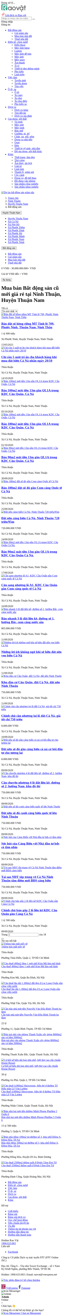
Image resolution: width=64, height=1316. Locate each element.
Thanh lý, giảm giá (24, 172)
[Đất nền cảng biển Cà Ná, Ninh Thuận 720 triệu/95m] (30, 512)
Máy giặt (19, 124)
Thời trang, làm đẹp (24, 157)
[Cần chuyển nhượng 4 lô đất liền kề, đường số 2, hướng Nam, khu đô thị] (32, 776)
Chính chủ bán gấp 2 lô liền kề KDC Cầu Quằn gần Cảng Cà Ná (29, 912)
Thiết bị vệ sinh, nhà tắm (27, 148)
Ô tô (16, 92)
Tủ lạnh (18, 121)
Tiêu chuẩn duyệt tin (18, 1223)
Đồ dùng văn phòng (24, 181)
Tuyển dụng (20, 83)
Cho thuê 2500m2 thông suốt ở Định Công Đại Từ (27, 1165)
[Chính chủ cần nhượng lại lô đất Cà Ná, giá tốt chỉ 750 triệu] (32, 709)
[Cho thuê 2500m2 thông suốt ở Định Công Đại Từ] (29, 1162)
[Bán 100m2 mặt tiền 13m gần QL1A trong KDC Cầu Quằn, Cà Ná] (32, 384)
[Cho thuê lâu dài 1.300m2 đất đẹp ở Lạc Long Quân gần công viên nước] (32, 986)
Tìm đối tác (20, 113)
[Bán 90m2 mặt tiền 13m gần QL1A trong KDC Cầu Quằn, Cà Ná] (32, 451)
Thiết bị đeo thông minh (26, 68)
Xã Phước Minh (16, 236)
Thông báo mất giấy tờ (13, 946)
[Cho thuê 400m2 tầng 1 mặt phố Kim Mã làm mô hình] (30, 963)
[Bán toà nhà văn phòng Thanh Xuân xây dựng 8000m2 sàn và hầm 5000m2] (32, 1037)
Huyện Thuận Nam (18, 204)
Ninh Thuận (14, 201)
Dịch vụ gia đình (23, 115)
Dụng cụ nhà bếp (23, 139)
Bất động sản (9, 248)
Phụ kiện (19, 71)
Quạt (17, 142)
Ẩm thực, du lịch (23, 163)
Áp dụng (7, 280)
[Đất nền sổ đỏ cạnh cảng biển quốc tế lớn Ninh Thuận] (30, 806)
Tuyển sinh (20, 80)
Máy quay (19, 59)
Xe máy (18, 95)
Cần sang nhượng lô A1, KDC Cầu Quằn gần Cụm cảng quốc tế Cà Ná (29, 586)
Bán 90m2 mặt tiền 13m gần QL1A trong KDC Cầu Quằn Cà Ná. (29, 553)
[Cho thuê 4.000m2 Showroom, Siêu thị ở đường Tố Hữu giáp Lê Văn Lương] (32, 1088)
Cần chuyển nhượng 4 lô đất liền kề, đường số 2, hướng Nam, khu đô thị (30, 784)
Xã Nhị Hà (13, 224)
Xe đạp (18, 98)
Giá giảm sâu (21, 33)
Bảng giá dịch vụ (17, 1217)
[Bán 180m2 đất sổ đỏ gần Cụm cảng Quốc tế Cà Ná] (29, 481)
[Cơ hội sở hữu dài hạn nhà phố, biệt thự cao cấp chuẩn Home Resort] (32, 1063)
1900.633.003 (8, 1243)
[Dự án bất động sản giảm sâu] (17, 192)
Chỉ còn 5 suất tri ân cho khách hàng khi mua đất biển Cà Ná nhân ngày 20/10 (29, 358)
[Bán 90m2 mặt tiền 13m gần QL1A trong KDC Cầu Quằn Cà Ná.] (32, 545)
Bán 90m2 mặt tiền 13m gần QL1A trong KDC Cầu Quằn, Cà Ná (29, 459)
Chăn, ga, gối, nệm (24, 136)
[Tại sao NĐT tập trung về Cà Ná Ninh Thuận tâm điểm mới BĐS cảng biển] (32, 870)
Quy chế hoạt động (18, 1220)
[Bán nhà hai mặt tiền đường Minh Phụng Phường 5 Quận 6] (32, 1114)
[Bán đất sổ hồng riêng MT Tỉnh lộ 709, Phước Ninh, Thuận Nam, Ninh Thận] (32, 317)
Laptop (18, 50)
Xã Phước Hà (15, 233)
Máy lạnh (19, 127)
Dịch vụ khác (21, 110)
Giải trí (18, 166)
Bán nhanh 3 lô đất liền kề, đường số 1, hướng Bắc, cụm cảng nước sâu (27, 620)
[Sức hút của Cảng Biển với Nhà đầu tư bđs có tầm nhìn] (31, 837)
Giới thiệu (13, 1211)
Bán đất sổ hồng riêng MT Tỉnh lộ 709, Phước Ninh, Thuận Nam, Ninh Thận (27, 325)
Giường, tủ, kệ (22, 133)
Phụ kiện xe (20, 104)
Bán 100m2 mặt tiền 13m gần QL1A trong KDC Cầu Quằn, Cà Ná (30, 392)
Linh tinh (19, 169)
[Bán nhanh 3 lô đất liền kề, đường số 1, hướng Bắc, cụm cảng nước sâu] (32, 612)
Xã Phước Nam (16, 239)
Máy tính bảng (22, 47)
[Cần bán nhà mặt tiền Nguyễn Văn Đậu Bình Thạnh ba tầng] (32, 1011)
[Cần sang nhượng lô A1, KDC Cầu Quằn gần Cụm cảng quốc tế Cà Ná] (32, 578)
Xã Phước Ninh (16, 242)
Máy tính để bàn (22, 53)
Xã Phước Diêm (16, 227)
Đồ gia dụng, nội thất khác (28, 151)
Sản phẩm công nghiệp (26, 183)
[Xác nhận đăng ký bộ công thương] (20, 1280)
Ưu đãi (11, 1226)
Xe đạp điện (20, 101)
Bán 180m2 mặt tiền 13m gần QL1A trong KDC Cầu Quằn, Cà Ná (30, 425)
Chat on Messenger (30, 1313)
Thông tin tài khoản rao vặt (22, 1228)
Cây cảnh (19, 175)
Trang (4, 934)
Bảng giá (12, 1214)
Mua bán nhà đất (23, 36)
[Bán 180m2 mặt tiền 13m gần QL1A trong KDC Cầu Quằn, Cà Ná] (32, 417)
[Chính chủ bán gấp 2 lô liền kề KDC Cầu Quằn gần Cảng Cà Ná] (32, 904)
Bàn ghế (18, 130)
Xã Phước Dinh (16, 230)
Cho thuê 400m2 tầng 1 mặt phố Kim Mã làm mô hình (29, 966)
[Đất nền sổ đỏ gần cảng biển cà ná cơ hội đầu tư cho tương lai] (32, 742)
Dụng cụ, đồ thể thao (25, 178)
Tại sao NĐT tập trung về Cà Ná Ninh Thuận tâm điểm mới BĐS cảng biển (27, 878)
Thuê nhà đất (21, 39)
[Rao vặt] (13, 10)
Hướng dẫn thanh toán (19, 1234)
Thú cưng (19, 160)
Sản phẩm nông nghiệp (26, 186)
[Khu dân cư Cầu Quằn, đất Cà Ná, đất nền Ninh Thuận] (31, 676)
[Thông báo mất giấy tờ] (14, 943)
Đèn (16, 145)
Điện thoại (19, 45)
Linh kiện (19, 74)
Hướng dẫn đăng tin (18, 1231)
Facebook (13, 1251)
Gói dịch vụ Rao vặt (15, 15)
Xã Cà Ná (13, 221)
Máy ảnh (19, 56)
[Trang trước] (2, 938)
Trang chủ (13, 198)
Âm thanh (19, 62)
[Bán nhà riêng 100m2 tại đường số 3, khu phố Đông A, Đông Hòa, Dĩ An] (32, 1139)
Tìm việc (19, 86)
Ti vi (16, 65)
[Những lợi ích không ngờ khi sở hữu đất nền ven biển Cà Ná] (32, 645)
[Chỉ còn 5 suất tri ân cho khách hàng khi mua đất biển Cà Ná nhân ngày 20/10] (32, 350)
